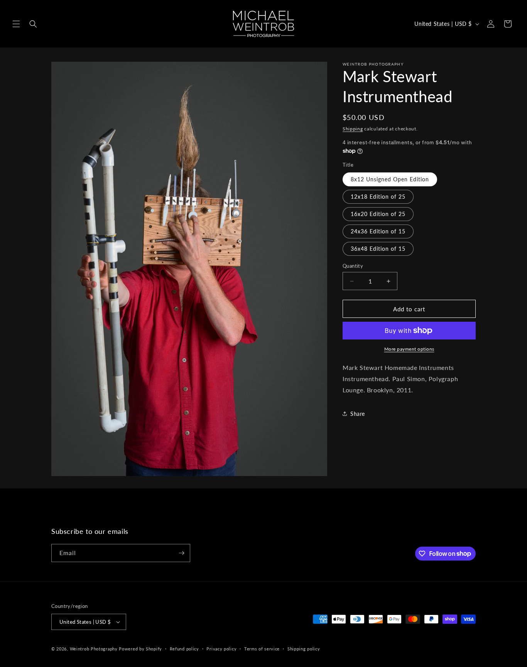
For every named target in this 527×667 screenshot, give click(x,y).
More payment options (409, 349)
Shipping (353, 129)
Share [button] (357, 413)
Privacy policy (221, 648)
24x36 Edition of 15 (378, 231)
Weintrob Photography (94, 648)
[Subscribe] (181, 553)
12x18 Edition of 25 (378, 196)
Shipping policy (303, 648)
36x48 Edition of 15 (378, 248)
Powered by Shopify (140, 648)
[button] (16, 23)
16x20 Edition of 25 (378, 214)
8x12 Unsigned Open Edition (390, 179)
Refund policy (184, 648)
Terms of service (262, 648)
